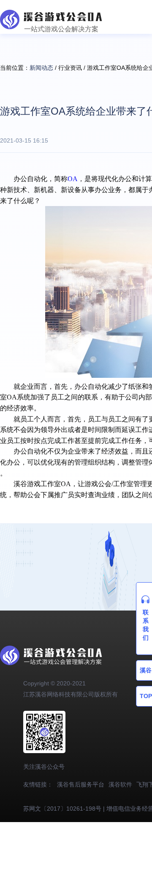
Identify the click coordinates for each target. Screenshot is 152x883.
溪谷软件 (120, 784)
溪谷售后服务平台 (80, 784)
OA (73, 178)
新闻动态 (41, 67)
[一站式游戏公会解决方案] (51, 14)
